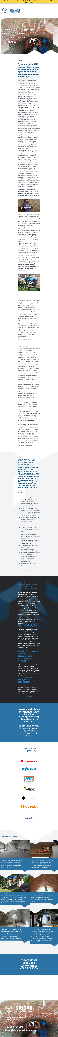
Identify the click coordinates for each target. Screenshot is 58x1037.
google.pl (32, 2)
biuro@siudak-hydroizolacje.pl (21, 1030)
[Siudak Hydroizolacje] (18, 1013)
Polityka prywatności (54, 1035)
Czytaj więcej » (29, 570)
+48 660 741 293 (14, 1026)
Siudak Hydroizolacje (44, 1035)
